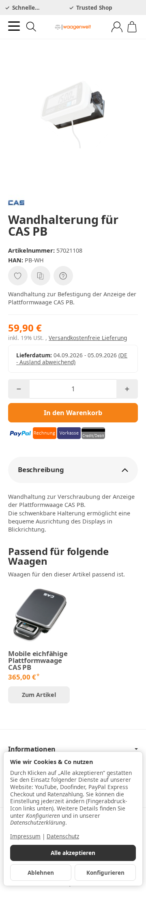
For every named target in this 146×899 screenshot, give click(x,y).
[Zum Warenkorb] (132, 27)
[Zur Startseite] (73, 27)
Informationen (31, 749)
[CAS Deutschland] (73, 202)
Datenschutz (63, 836)
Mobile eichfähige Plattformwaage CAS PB (38, 660)
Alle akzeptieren (73, 853)
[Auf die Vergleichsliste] (40, 275)
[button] (73, 470)
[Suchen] (31, 26)
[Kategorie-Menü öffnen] (14, 26)
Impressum (25, 836)
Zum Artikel (39, 695)
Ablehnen (41, 872)
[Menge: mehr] (127, 389)
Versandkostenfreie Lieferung (88, 338)
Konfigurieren (105, 872)
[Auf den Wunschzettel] (18, 275)
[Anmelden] (117, 27)
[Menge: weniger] (19, 389)
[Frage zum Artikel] (63, 275)
